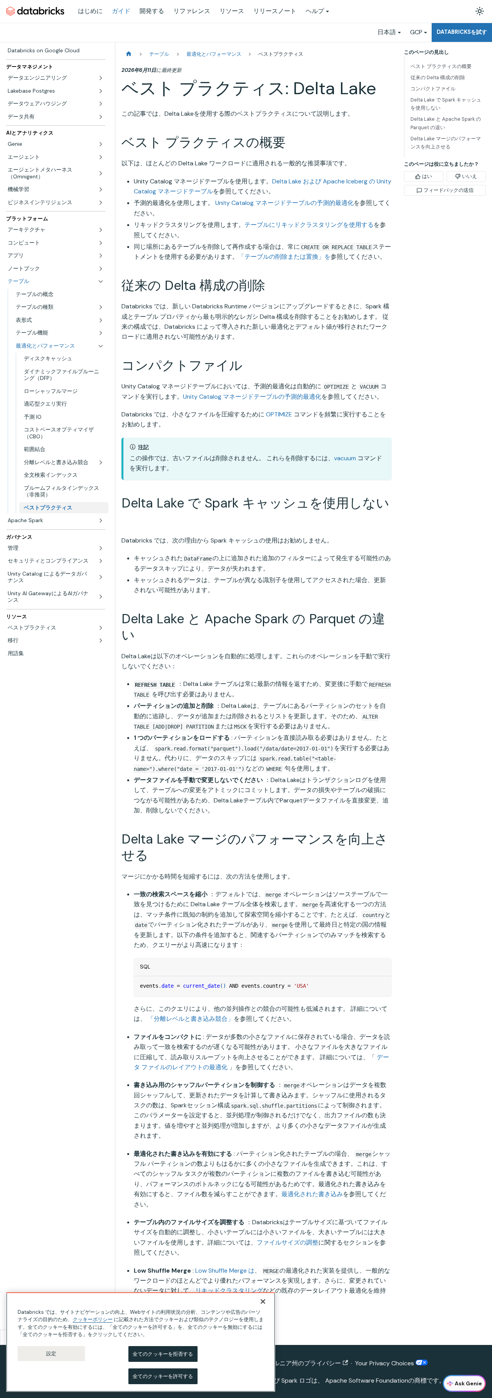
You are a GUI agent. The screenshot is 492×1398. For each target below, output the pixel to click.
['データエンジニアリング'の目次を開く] (100, 78)
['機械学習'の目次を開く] (100, 189)
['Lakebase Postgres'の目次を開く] (100, 91)
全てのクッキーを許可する (163, 1376)
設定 (51, 1353)
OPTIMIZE (279, 414)
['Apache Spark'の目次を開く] (100, 520)
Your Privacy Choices (385, 1363)
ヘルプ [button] (315, 11)
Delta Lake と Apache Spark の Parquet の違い (446, 123)
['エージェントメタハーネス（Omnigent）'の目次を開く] (100, 173)
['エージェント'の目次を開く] (100, 157)
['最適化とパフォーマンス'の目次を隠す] (100, 346)
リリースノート (274, 11)
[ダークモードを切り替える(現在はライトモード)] (480, 11)
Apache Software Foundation (366, 1380)
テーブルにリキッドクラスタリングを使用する (309, 225)
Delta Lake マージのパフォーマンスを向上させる (446, 142)
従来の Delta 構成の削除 (438, 77)
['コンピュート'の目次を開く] (100, 243)
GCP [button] (416, 32)
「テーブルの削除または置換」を (284, 257)
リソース (231, 11)
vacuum (345, 458)
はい (427, 176)
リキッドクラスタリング (229, 1290)
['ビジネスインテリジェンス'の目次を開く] (100, 202)
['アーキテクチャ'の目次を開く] (100, 230)
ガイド (121, 11)
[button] (59, 320)
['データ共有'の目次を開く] (100, 117)
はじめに (90, 11)
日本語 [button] (386, 32)
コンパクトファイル (433, 88)
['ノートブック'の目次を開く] (100, 269)
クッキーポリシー (93, 1319)
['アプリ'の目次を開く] (100, 255)
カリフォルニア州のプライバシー (295, 1363)
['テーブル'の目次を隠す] (100, 281)
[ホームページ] (128, 54)
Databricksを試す (462, 31)
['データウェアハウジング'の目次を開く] (100, 104)
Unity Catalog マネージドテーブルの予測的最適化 (284, 203)
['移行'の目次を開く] (100, 640)
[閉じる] (262, 1301)
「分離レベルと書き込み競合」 (191, 1019)
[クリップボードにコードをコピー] (382, 985)
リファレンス (191, 11)
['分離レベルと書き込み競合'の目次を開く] (100, 462)
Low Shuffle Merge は (224, 1271)
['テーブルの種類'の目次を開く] (100, 307)
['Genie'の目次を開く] (100, 144)
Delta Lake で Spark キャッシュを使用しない (446, 104)
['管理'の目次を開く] (100, 548)
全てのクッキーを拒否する (163, 1354)
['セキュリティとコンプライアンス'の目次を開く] (100, 561)
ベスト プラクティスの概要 (441, 66)
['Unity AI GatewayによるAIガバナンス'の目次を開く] (100, 597)
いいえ (469, 176)
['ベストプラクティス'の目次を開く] (100, 628)
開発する (152, 11)
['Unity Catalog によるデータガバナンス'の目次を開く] (100, 577)
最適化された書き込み (312, 1194)
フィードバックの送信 (449, 190)
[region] (140, 1342)
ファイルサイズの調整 (287, 1242)
